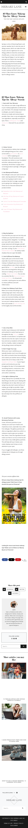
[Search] (23, 646)
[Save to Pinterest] (18, 559)
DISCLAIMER (14, 825)
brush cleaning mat (19, 303)
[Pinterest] (1, 1)
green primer (14, 153)
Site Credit (14, 820)
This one (15, 334)
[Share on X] (11, 559)
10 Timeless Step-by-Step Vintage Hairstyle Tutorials (14, 699)
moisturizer (5, 123)
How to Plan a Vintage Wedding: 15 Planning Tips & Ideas (14, 781)
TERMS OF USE (8, 823)
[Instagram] (12, 638)
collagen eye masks (11, 274)
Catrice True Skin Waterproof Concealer (14, 201)
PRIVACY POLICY (18, 823)
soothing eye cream (14, 120)
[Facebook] (16, 638)
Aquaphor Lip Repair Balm (9, 362)
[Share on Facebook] (5, 559)
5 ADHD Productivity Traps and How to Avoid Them (14, 740)
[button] (26, 2)
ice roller (12, 267)
